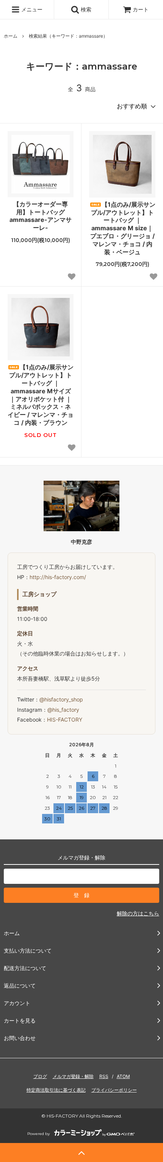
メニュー (31, 9)
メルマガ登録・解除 (73, 1076)
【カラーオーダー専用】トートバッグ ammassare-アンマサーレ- (40, 215)
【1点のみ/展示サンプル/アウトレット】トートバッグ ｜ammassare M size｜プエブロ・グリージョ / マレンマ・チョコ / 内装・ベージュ (122, 228)
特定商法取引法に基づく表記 (56, 1090)
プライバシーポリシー (114, 1090)
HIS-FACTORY (64, 719)
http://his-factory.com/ (58, 577)
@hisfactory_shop (61, 699)
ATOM (123, 1076)
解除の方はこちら (138, 913)
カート (141, 9)
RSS (103, 1076)
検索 (85, 9)
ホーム (10, 36)
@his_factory (63, 709)
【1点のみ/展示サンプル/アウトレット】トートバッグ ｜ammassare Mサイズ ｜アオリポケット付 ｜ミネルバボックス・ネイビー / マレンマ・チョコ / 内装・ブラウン (41, 394)
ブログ (40, 1076)
